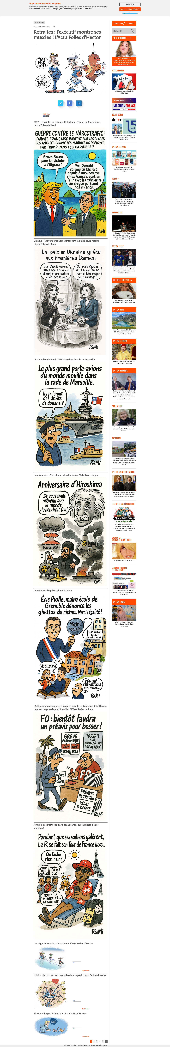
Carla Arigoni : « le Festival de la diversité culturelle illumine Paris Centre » (124, 429)
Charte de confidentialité (97, 1045)
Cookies (105, 1045)
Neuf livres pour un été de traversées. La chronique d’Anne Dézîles (124, 169)
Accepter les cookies (130, 9)
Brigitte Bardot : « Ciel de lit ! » (124, 560)
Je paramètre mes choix (130, 13)
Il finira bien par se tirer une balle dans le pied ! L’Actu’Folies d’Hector (70, 975)
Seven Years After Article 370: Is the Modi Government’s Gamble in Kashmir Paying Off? (124, 332)
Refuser (130, 4)
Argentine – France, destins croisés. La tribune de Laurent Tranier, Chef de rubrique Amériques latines (124, 494)
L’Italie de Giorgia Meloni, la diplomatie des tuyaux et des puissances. (124, 624)
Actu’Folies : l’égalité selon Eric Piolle (53, 590)
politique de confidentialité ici (81, 9)
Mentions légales (82, 1045)
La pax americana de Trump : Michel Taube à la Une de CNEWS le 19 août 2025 (124, 592)
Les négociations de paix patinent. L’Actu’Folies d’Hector (63, 943)
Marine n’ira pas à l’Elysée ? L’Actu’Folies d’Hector (60, 1013)
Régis (46, 114)
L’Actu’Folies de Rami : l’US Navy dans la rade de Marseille (64, 359)
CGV (89, 1045)
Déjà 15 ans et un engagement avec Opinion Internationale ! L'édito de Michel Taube (124, 137)
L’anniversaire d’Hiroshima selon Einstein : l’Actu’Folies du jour (66, 475)
